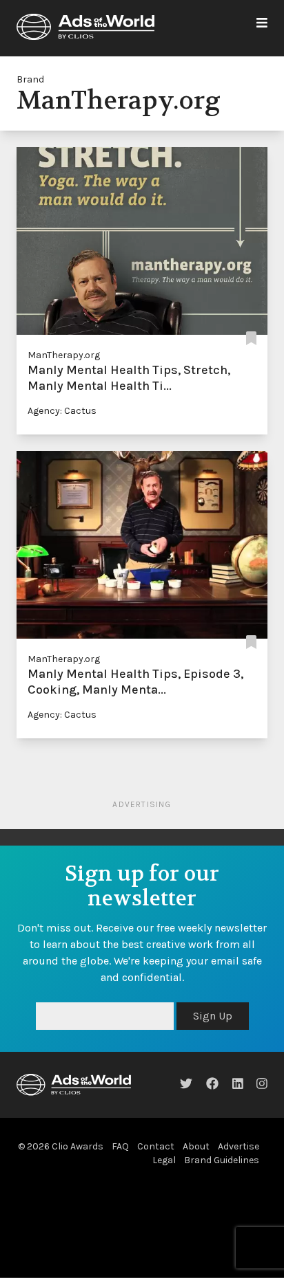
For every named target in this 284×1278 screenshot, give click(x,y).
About (196, 1146)
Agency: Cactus (62, 411)
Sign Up (212, 1015)
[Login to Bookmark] (251, 338)
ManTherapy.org (64, 355)
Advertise (238, 1146)
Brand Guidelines (221, 1160)
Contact (155, 1146)
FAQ (120, 1146)
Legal (164, 1160)
